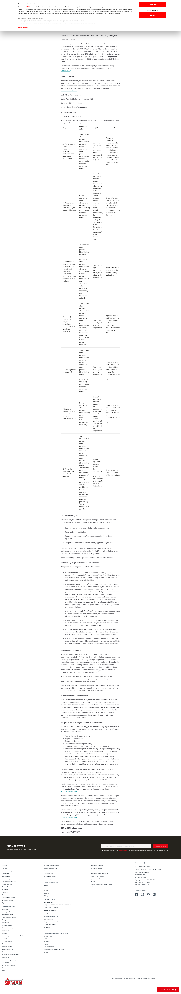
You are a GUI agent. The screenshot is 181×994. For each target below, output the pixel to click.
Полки (46, 944)
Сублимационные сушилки (10, 968)
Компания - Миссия (96, 868)
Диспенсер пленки (49, 876)
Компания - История (96, 865)
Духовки (4, 865)
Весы (45, 939)
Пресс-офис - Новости (97, 876)
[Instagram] (142, 895)
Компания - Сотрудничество (99, 873)
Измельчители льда (8, 928)
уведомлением (123, 850)
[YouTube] (148, 895)
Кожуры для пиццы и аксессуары (54, 949)
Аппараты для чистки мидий (10, 954)
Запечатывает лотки (50, 868)
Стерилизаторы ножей (51, 922)
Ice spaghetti (6, 930)
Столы (46, 952)
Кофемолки (5, 962)
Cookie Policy (66, 71)
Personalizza (151, 10)
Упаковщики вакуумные (51, 865)
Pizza (3, 970)
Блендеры (5, 933)
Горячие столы (48, 873)
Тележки (46, 941)
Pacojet (4, 952)
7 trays (46, 890)
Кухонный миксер (7, 887)
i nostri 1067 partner (29, 7)
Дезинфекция (48, 919)
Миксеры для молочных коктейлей (12, 936)
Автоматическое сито (8, 965)
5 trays (46, 888)
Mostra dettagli (23, 27)
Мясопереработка (7, 912)
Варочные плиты (7, 903)
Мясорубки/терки (7, 914)
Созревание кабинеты (51, 907)
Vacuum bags (48, 879)
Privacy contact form (69, 91)
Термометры (48, 936)
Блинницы (5, 889)
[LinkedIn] (154, 895)
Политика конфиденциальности (145, 979)
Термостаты (5, 873)
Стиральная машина (50, 924)
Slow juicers (5, 922)
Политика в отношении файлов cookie (123, 979)
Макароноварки (7, 879)
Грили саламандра (7, 871)
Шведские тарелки (7, 900)
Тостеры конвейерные (9, 881)
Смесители (5, 957)
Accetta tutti (152, 4)
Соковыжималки (7, 925)
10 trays (46, 893)
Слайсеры (5, 909)
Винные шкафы (48, 902)
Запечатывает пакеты (50, 871)
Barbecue (4, 895)
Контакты (93, 881)
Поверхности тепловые (51, 913)
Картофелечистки (7, 949)
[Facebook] (136, 895)
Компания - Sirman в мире (98, 871)
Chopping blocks (49, 947)
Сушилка (46, 927)
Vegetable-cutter (7, 941)
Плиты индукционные (8, 897)
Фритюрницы (6, 876)
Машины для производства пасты (12, 960)
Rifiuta (152, 15)
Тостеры (4, 868)
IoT (91, 887)
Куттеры (4, 920)
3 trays (46, 885)
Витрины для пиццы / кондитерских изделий (57, 905)
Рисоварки (5, 892)
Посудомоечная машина (51, 930)
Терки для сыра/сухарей (9, 917)
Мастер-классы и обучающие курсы (101, 884)
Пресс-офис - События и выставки (100, 879)
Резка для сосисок (7, 944)
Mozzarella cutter (7, 946)
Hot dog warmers (7, 884)
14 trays (46, 896)
